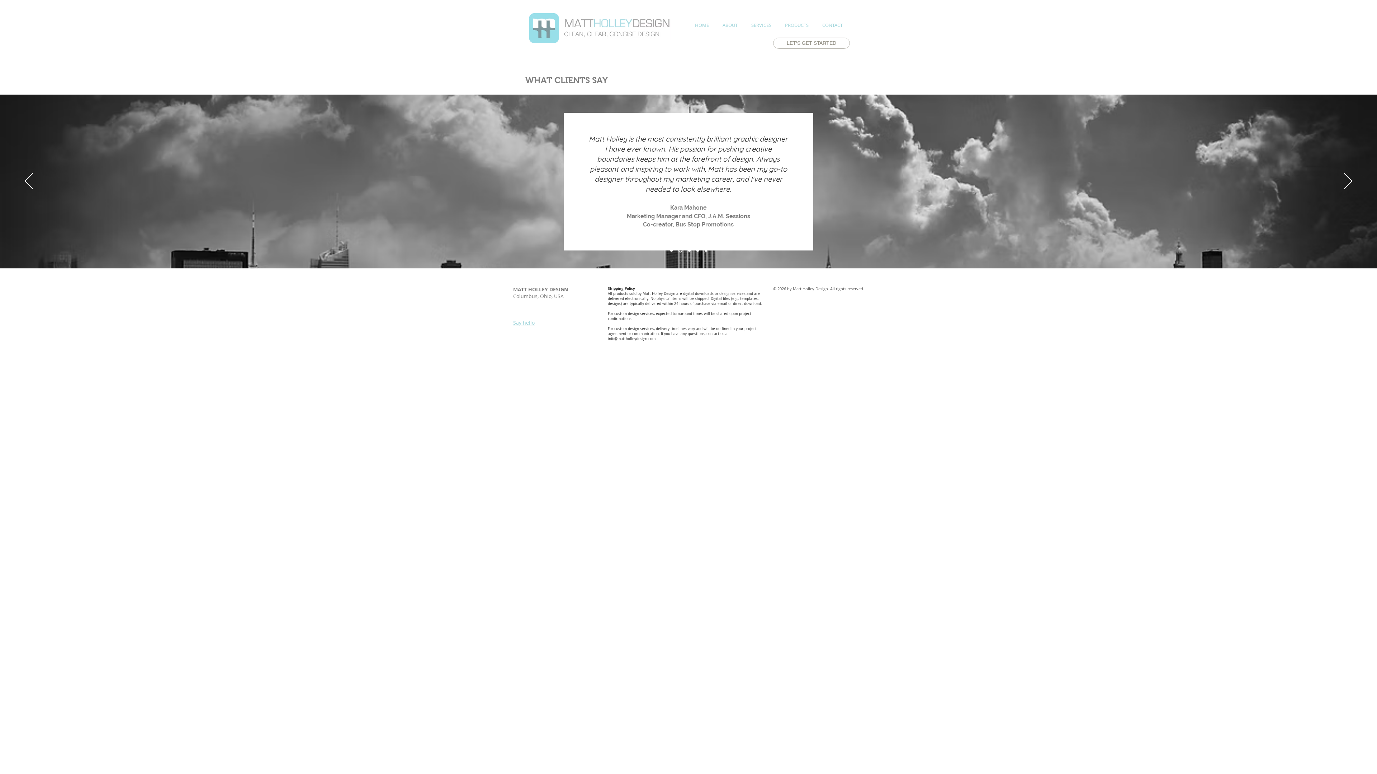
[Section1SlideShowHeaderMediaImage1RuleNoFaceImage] (671, 250)
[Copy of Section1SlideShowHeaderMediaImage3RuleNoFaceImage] (697, 250)
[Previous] (29, 181)
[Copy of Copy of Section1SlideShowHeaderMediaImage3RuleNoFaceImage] (706, 250)
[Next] (1348, 181)
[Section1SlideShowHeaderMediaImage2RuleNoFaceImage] (680, 251)
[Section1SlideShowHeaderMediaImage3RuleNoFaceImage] (689, 250)
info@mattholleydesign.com (632, 338)
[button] (761, 25)
